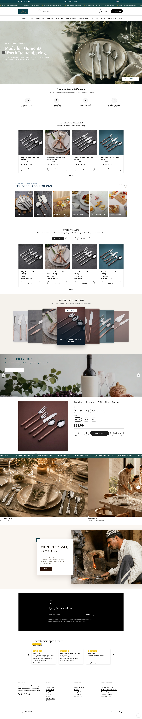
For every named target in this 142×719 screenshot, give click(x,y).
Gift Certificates (79, 687)
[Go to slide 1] (69, 82)
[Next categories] (125, 186)
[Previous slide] (3, 52)
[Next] (138, 487)
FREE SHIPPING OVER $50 (71, 1)
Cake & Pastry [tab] (84, 239)
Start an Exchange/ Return (109, 689)
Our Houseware (50, 687)
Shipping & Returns (107, 687)
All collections (50, 689)
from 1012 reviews (37, 645)
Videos (48, 696)
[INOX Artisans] (23, 11)
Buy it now (117, 433)
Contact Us (104, 685)
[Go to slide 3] (72, 82)
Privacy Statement (79, 692)
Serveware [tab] (71, 239)
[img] (72, 644)
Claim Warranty (106, 696)
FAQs (75, 685)
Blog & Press (49, 692)
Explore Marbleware (24, 370)
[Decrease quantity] (76, 433)
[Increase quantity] (86, 433)
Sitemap (76, 689)
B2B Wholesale (50, 698)
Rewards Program (106, 694)
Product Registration (107, 692)
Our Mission (49, 701)
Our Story (49, 685)
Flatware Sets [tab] (58, 239)
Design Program (78, 696)
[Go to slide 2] (71, 394)
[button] (117, 11)
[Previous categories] (120, 186)
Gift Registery (78, 694)
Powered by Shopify (118, 712)
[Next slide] (138, 52)
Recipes (48, 694)
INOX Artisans (33, 712)
